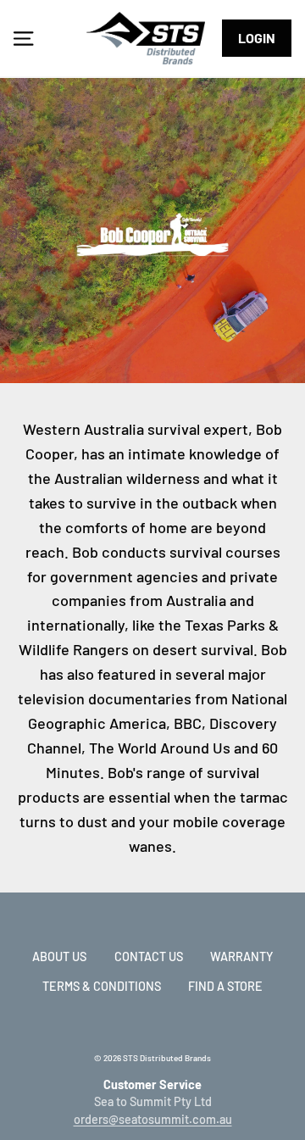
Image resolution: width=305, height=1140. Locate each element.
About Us (59, 956)
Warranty (241, 956)
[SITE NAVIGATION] (23, 38)
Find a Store (225, 986)
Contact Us (148, 956)
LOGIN (256, 38)
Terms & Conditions (101, 986)
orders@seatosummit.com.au (153, 1119)
